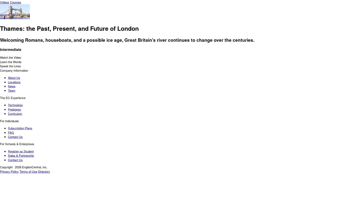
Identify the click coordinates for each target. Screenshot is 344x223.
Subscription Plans (20, 128)
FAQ (11, 132)
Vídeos (4, 2)
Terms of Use (28, 171)
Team (11, 90)
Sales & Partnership (21, 155)
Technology (15, 105)
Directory (44, 171)
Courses (15, 2)
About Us (14, 77)
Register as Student (21, 151)
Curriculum (15, 113)
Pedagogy (14, 109)
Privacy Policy (9, 171)
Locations (14, 82)
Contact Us (15, 137)
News (12, 86)
